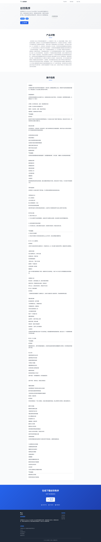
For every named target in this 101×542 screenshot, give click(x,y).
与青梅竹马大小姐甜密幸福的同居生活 (27, 528)
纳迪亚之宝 (22, 535)
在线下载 (78, 1)
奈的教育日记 (22, 531)
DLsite (21, 530)
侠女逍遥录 (22, 533)
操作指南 (71, 1)
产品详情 (64, 1)
